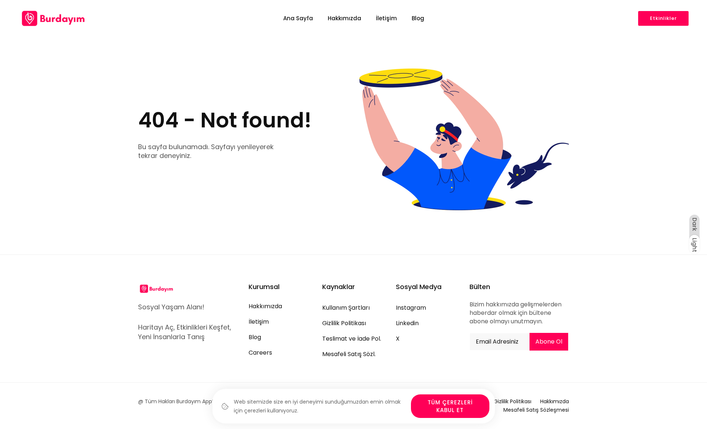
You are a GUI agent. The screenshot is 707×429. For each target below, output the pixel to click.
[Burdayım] (53, 19)
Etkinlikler (663, 18)
